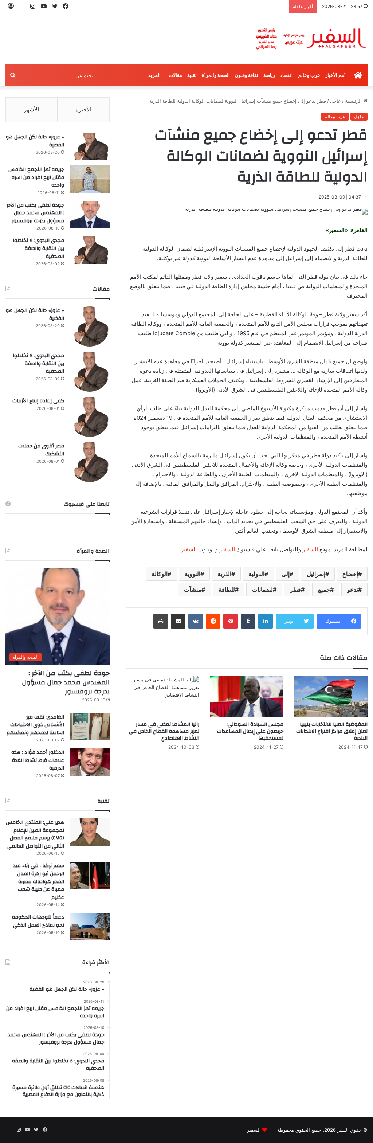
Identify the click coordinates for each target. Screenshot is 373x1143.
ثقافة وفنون (246, 75)
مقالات (175, 75)
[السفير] (311, 39)
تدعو (352, 589)
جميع (324, 589)
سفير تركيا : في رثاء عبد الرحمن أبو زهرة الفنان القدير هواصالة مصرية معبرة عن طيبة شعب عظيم (38, 881)
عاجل (335, 101)
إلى (286, 574)
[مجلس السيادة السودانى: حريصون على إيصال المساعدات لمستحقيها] (246, 696)
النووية (192, 574)
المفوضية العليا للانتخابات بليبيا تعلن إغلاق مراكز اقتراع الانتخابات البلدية (332, 731)
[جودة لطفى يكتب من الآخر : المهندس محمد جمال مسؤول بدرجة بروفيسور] (90, 214)
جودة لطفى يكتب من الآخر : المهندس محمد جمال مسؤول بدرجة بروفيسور (35, 213)
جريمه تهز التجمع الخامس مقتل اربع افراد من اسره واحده (36, 177)
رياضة (269, 75)
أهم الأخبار (335, 75)
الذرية (224, 574)
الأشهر (31, 109)
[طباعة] (160, 621)
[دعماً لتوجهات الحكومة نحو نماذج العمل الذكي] (90, 926)
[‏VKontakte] (195, 621)
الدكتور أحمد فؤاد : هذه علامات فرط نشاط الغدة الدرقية (37, 760)
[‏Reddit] (213, 621)
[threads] (21, 6)
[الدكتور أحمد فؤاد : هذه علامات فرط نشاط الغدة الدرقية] (90, 762)
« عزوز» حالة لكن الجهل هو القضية (35, 141)
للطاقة (227, 589)
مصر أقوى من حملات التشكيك (41, 450)
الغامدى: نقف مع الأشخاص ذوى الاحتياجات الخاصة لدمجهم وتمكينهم (35, 724)
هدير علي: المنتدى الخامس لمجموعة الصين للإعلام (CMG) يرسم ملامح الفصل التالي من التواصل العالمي (35, 834)
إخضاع (350, 574)
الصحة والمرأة (216, 75)
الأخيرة (83, 109)
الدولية (256, 574)
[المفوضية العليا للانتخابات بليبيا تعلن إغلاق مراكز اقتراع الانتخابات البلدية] (331, 696)
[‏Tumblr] (248, 621)
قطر (295, 589)
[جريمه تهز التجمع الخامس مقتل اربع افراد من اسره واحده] (90, 179)
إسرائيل (316, 574)
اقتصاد (286, 75)
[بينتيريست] (230, 621)
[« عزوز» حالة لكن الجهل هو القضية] (90, 146)
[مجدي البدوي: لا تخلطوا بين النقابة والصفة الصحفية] (90, 250)
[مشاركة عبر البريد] (178, 621)
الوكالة (160, 574)
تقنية (192, 75)
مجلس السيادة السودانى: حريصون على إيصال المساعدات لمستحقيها (250, 731)
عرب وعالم (309, 75)
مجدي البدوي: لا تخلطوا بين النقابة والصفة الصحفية (38, 248)
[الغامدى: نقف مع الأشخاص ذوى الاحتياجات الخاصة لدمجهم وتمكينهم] (90, 726)
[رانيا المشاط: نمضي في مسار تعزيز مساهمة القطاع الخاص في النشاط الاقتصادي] (162, 696)
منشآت (192, 589)
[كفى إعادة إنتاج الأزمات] (90, 417)
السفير (310, 549)
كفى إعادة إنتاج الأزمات (38, 401)
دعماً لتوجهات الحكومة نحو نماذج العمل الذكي (38, 921)
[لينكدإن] (265, 621)
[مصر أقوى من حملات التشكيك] (90, 462)
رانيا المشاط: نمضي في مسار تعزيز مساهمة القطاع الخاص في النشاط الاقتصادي (164, 731)
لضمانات (262, 589)
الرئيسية (354, 101)
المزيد (154, 75)
